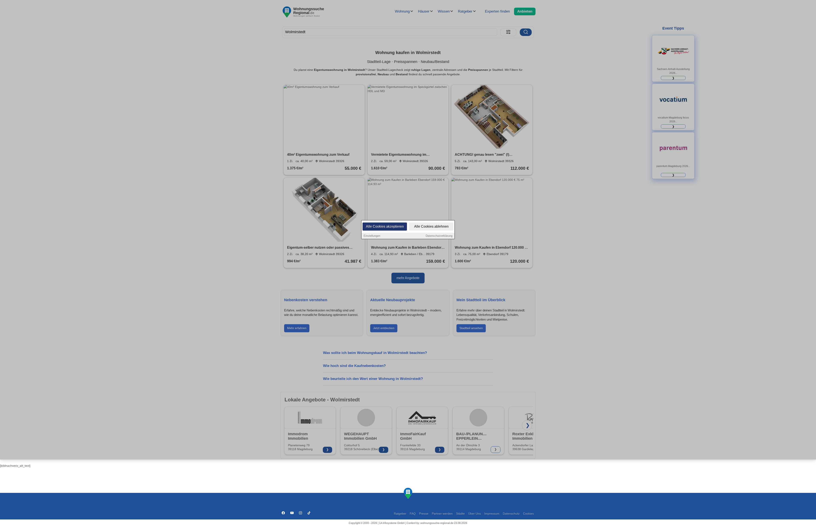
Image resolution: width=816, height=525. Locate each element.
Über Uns (474, 513)
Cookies (528, 513)
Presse (423, 513)
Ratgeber (400, 513)
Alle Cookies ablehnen (431, 226)
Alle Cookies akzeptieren (385, 226)
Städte (460, 513)
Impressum (491, 513)
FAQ (413, 513)
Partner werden (442, 513)
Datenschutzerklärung (439, 235)
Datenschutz (511, 513)
